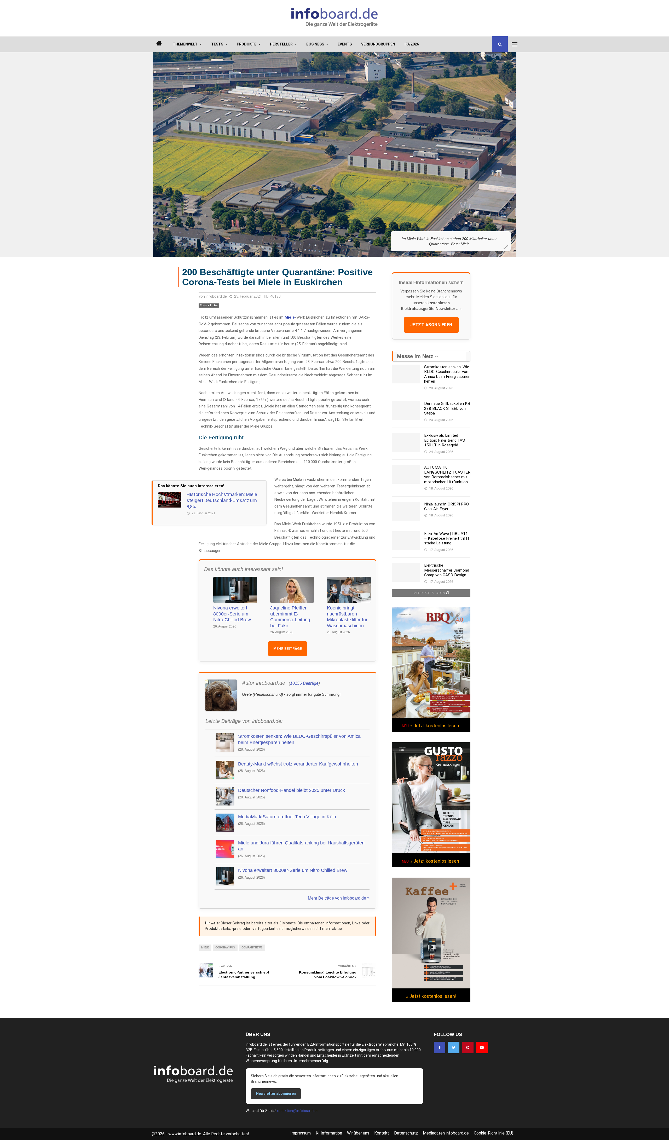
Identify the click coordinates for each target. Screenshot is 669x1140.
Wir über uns (358, 1133)
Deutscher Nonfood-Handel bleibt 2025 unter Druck (291, 790)
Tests (217, 44)
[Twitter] (453, 1047)
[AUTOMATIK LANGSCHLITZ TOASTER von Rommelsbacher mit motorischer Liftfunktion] (406, 474)
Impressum (300, 1133)
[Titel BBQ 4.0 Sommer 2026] (431, 717)
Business (315, 44)
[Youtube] (482, 1047)
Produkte (246, 44)
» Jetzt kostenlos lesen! (435, 725)
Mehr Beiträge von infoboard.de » (339, 898)
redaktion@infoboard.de (297, 1111)
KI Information (329, 1133)
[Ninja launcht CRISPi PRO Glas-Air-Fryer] (406, 511)
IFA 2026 (412, 44)
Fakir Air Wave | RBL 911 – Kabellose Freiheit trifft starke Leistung (446, 538)
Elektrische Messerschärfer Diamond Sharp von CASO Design (446, 570)
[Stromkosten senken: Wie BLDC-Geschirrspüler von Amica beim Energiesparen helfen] (406, 374)
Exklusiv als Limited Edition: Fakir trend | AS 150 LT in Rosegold (444, 440)
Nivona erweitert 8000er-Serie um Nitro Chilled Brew (232, 613)
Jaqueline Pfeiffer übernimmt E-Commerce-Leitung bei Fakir (290, 616)
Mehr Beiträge (287, 649)
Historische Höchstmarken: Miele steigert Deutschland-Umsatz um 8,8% (222, 500)
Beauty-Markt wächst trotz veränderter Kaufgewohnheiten (298, 764)
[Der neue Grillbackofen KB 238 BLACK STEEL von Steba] (406, 410)
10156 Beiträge (304, 683)
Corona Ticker (209, 305)
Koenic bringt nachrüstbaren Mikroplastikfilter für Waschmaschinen (347, 616)
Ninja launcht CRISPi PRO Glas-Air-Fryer (446, 506)
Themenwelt (185, 44)
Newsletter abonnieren (276, 1093)
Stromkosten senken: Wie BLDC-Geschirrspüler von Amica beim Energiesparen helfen (299, 739)
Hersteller (281, 44)
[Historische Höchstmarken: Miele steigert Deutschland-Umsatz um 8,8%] (169, 500)
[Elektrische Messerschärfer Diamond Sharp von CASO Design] (406, 572)
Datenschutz (406, 1133)
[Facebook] (439, 1047)
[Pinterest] (468, 1047)
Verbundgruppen (378, 44)
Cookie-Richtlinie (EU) (493, 1133)
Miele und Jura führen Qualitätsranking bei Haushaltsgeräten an (301, 845)
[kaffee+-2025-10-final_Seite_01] (431, 987)
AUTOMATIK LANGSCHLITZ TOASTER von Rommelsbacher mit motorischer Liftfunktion (447, 474)
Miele (290, 317)
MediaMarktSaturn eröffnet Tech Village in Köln (287, 816)
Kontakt (381, 1133)
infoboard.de (216, 296)
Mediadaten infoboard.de (446, 1133)
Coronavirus (225, 947)
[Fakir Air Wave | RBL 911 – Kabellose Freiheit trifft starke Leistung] (406, 540)
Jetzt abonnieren (431, 324)
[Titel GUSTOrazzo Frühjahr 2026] (431, 852)
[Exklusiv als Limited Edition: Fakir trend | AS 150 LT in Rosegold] (406, 442)
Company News (252, 947)
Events (345, 44)
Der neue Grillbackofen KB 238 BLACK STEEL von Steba (447, 408)
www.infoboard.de (184, 1133)
